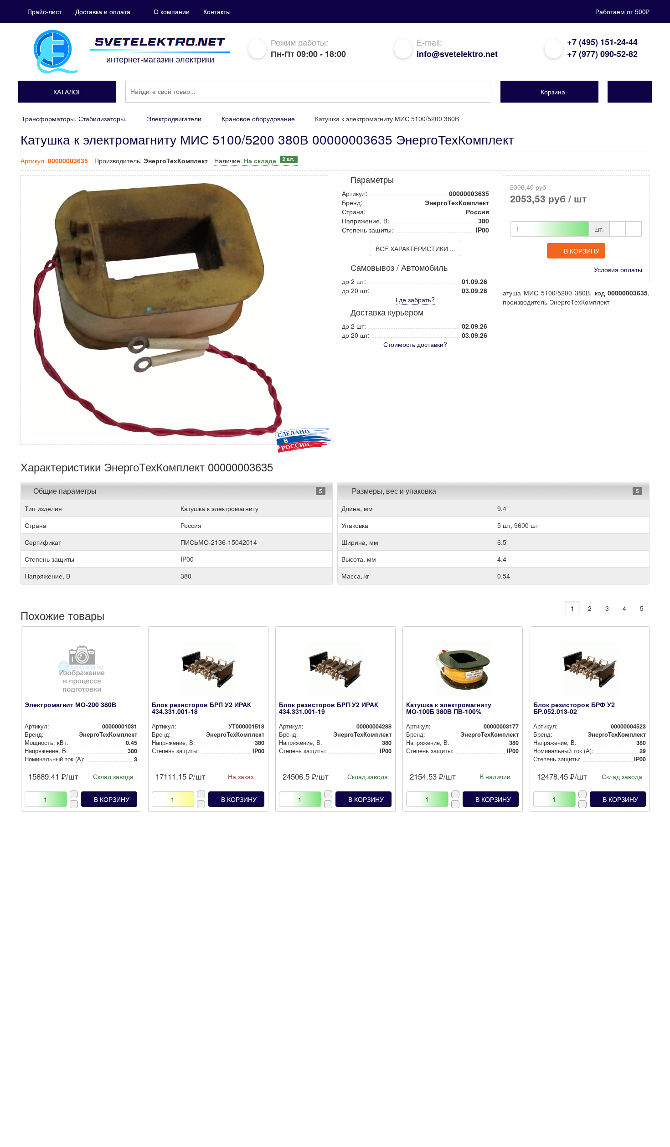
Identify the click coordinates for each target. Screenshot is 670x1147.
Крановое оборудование (258, 118)
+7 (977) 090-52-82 (602, 54)
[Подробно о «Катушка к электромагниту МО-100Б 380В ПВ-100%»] (462, 671)
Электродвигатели (174, 118)
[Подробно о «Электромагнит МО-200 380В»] (81, 671)
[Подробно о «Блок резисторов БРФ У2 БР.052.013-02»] (589, 671)
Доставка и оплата (102, 11)
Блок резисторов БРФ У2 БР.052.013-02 (574, 708)
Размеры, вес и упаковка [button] (393, 491)
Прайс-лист (44, 11)
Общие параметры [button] (65, 491)
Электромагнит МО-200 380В (70, 704)
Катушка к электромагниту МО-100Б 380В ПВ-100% (448, 708)
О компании (172, 11)
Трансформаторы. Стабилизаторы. (74, 118)
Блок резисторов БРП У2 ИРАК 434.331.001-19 (328, 708)
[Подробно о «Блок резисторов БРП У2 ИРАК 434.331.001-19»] (335, 671)
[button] (67, 92)
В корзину (581, 250)
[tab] (176, 491)
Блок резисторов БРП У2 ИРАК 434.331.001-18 (201, 708)
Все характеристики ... (415, 248)
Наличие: (254, 160)
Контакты (217, 11)
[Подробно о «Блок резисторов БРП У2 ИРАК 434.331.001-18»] (208, 671)
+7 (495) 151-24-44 (602, 42)
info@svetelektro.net (457, 54)
